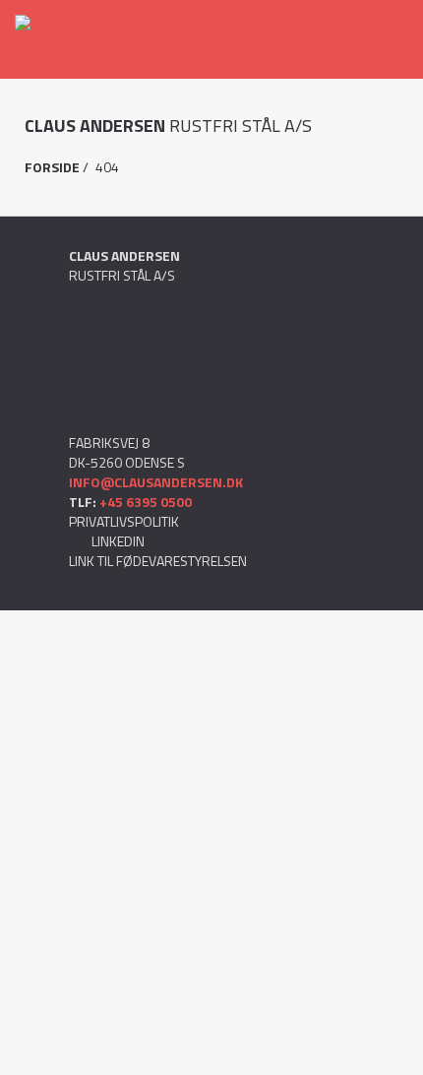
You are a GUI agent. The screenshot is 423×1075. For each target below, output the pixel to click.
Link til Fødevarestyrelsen (158, 560)
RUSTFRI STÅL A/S (168, 126)
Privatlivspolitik (124, 521)
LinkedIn (117, 541)
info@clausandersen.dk (156, 482)
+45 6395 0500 (145, 501)
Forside (52, 167)
